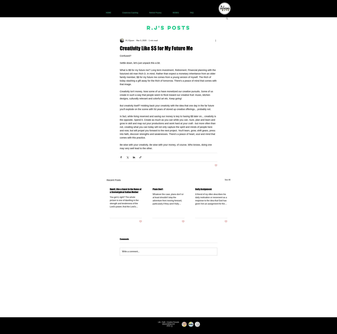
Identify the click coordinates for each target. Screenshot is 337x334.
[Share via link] (140, 157)
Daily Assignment (203, 189)
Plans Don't (158, 189)
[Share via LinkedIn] (134, 157)
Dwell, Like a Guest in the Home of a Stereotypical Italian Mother (125, 191)
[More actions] (215, 40)
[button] (227, 18)
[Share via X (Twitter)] (127, 157)
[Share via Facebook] (121, 157)
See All (227, 180)
